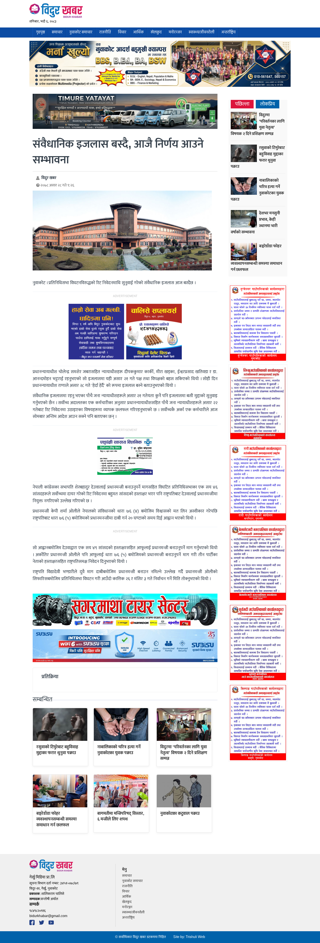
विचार (122, 32)
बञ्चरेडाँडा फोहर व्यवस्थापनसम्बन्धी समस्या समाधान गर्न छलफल (56, 819)
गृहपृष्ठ (40, 32)
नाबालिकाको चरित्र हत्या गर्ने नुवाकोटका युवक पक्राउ (119, 749)
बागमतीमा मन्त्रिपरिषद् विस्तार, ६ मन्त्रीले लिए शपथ (120, 816)
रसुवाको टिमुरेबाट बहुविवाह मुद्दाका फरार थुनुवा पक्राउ (57, 749)
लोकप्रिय (267, 104)
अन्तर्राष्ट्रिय (228, 32)
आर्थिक (138, 32)
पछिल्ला (242, 104)
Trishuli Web (195, 937)
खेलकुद (156, 32)
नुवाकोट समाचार (80, 32)
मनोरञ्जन (175, 32)
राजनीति (105, 32)
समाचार (57, 32)
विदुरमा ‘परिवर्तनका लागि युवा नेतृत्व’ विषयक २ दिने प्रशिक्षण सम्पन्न (183, 752)
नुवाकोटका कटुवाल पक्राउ (180, 813)
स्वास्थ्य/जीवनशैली (201, 32)
